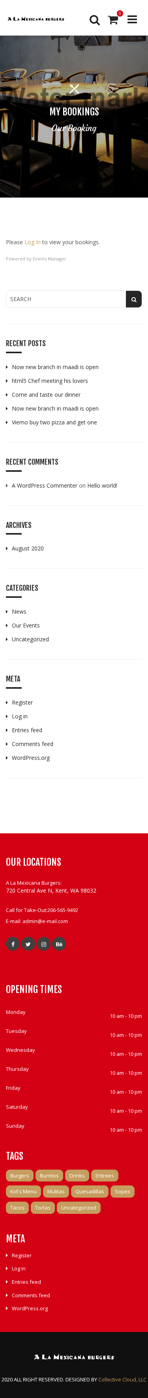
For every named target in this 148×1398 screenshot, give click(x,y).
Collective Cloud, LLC (122, 1379)
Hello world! (102, 485)
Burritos (49, 1175)
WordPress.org (31, 757)
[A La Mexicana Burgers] (36, 20)
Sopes (122, 1191)
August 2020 (28, 548)
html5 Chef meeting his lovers (50, 380)
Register (22, 702)
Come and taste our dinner (46, 394)
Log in (20, 716)
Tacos (17, 1207)
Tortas (43, 1207)
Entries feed (27, 730)
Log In (32, 242)
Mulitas (56, 1191)
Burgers (19, 1175)
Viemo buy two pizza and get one (54, 422)
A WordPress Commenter (44, 485)
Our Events (26, 625)
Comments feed (32, 744)
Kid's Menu (23, 1191)
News (19, 611)
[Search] (94, 20)
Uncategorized (30, 639)
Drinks (77, 1175)
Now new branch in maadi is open (55, 367)
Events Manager (49, 259)
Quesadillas (89, 1191)
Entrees (105, 1175)
